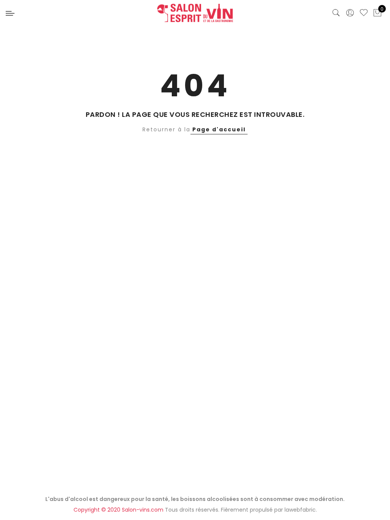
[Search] (336, 13)
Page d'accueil (219, 129)
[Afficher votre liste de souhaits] (364, 13)
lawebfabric (300, 510)
